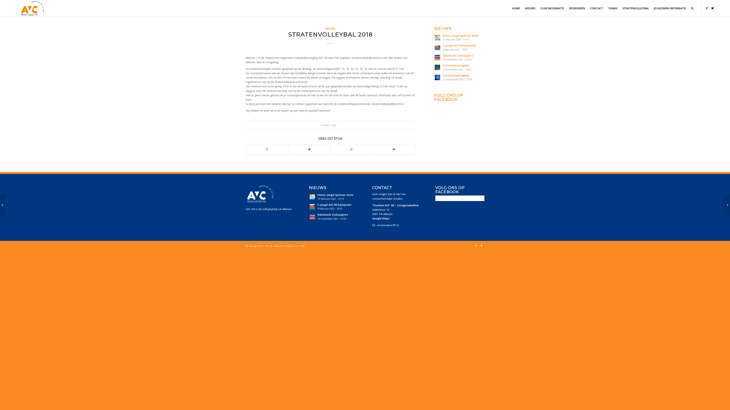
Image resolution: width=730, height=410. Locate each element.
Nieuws (330, 28)
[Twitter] (712, 8)
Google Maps (381, 218)
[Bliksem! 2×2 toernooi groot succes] (3, 205)
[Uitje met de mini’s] (727, 205)
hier (398, 194)
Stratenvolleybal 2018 (330, 34)
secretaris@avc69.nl (388, 225)
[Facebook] (707, 8)
